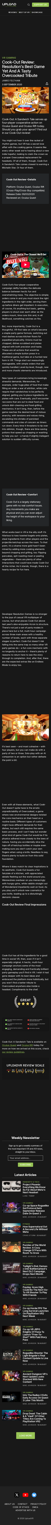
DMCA (35, 1507)
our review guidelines (13, 1052)
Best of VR (24, 12)
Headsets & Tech (31, 1182)
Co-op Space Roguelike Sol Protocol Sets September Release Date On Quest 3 (36, 1209)
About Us (10, 1504)
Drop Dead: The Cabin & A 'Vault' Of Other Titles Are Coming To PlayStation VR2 (35, 1417)
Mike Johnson (29, 1217)
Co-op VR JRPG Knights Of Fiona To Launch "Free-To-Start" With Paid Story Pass (35, 1334)
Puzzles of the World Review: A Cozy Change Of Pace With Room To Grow (34, 1249)
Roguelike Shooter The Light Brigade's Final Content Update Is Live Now (35, 1357)
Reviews (12, 12)
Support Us (40, 5)
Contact (22, 1504)
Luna (25, 1196)
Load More (25, 1435)
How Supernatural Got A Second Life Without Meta (35, 1229)
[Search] (28, 4)
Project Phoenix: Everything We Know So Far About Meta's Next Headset (34, 1188)
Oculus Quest (9, 1045)
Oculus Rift (27, 1045)
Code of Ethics (21, 1507)
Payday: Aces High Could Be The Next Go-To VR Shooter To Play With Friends (35, 1291)
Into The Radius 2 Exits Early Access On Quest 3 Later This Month (35, 1398)
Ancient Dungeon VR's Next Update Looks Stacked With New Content (35, 1378)
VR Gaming (9, 57)
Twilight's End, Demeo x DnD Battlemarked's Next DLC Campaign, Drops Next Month (35, 1270)
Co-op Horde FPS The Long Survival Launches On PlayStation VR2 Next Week (36, 1312)
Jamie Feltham (11, 81)
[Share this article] (47, 84)
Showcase (37, 12)
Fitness (26, 1224)
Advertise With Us (25, 1510)
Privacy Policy (38, 1504)
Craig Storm (29, 1235)
